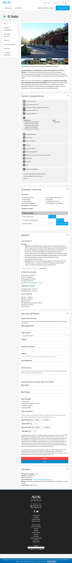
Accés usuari (36, 542)
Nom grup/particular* (27, 326)
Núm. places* (25, 385)
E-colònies (18, 8)
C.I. (54, 216)
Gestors (36, 534)
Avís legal (36, 536)
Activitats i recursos (7, 35)
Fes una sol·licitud (63, 8)
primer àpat (25, 423)
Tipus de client (25, 332)
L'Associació (7, 8)
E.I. (50, 216)
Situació (6, 40)
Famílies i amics (36, 532)
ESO (66, 223)
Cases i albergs (36, 525)
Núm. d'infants (25, 392)
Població (24, 339)
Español (36, 545)
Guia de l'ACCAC (36, 519)
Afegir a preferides (7, 54)
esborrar (44, 458)
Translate (41, 549)
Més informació (42, 561)
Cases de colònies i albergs (46, 8)
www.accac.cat (37, 507)
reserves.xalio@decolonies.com (42, 479)
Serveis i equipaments (8, 29)
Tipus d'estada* (26, 399)
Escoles (36, 528)
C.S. (62, 220)
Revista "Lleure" (36, 521)
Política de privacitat (36, 538)
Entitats (36, 530)
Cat (56, 3)
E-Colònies (36, 517)
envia (44, 461)
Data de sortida (26, 427)
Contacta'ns (36, 540)
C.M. (58, 220)
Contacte (7, 48)
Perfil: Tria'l (47, 3)
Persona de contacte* (28, 346)
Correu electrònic (26, 360)
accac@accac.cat (37, 506)
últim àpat (25, 431)
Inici (5, 24)
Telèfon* (24, 353)
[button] (66, 40)
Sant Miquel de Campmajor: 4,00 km (31, 283)
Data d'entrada (25, 420)
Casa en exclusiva (26, 411)
